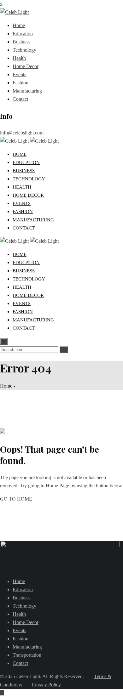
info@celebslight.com (22, 132)
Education (23, 33)
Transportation (27, 655)
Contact (20, 99)
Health (19, 58)
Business (21, 41)
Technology (24, 50)
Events (19, 74)
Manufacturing (27, 91)
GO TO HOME (16, 499)
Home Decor (25, 66)
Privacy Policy (46, 684)
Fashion (20, 82)
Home (19, 25)
